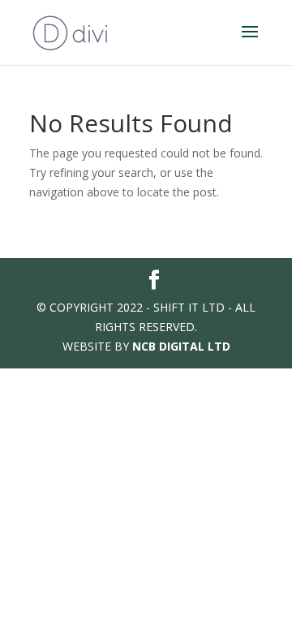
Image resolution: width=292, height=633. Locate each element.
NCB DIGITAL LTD (181, 346)
